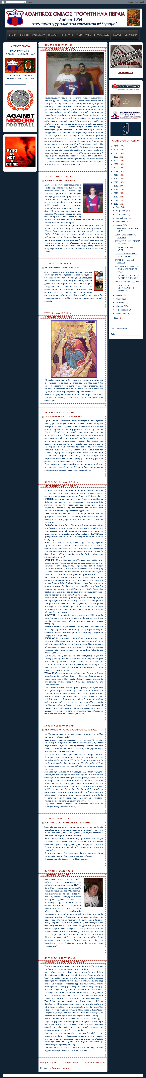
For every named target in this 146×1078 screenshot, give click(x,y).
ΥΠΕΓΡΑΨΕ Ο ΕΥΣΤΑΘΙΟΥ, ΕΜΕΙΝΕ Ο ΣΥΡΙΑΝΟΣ (67, 823)
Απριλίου (120, 303)
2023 (116, 157)
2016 (116, 182)
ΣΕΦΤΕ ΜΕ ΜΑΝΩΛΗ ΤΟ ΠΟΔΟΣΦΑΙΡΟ (63, 416)
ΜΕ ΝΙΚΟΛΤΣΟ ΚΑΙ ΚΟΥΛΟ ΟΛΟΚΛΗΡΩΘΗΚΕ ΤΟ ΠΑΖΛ (70, 730)
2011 (116, 200)
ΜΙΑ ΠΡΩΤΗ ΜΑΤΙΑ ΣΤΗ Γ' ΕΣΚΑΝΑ (61, 486)
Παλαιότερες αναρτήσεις (95, 1062)
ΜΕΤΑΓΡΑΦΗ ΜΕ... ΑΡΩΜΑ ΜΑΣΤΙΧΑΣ (62, 268)
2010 (116, 204)
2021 (116, 164)
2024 (116, 153)
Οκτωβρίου (121, 214)
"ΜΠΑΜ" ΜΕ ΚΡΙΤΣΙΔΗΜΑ (56, 875)
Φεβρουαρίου (122, 310)
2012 (116, 197)
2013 (116, 193)
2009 (116, 318)
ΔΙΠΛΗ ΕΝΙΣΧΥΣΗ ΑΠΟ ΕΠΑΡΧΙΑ (59, 180)
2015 (116, 186)
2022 (116, 161)
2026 (116, 146)
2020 (116, 168)
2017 (116, 179)
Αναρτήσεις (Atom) (60, 1068)
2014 (116, 189)
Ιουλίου (119, 225)
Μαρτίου (120, 306)
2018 (116, 175)
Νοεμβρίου (121, 211)
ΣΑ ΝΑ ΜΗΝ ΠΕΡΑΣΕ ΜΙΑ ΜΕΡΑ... (60, 49)
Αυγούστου (121, 222)
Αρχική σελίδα (71, 1062)
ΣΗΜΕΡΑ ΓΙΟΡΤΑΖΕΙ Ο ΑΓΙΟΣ (58, 317)
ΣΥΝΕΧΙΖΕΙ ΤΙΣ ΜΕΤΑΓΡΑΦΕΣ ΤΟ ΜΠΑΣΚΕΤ (65, 962)
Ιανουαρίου (121, 313)
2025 (116, 150)
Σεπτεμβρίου (122, 218)
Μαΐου (119, 299)
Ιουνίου (119, 295)
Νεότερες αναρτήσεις (49, 1062)
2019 (116, 171)
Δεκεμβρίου (121, 207)
